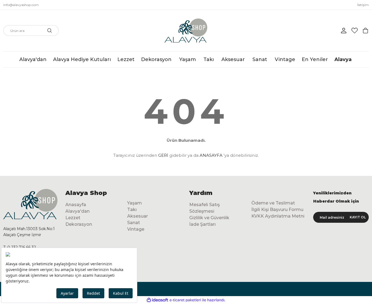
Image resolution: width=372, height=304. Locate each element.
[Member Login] (343, 30)
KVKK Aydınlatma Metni (277, 216)
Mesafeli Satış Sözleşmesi (204, 208)
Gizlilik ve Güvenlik (209, 217)
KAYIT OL (358, 217)
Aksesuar (137, 216)
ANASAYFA (211, 155)
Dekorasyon (78, 224)
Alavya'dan (77, 211)
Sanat (133, 222)
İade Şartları (202, 224)
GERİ (163, 155)
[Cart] (365, 30)
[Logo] (185, 31)
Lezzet (72, 217)
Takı (132, 209)
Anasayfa (75, 204)
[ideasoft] (157, 300)
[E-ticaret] (185, 300)
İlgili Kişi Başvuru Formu (277, 209)
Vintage (135, 229)
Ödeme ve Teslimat (273, 203)
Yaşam (134, 203)
